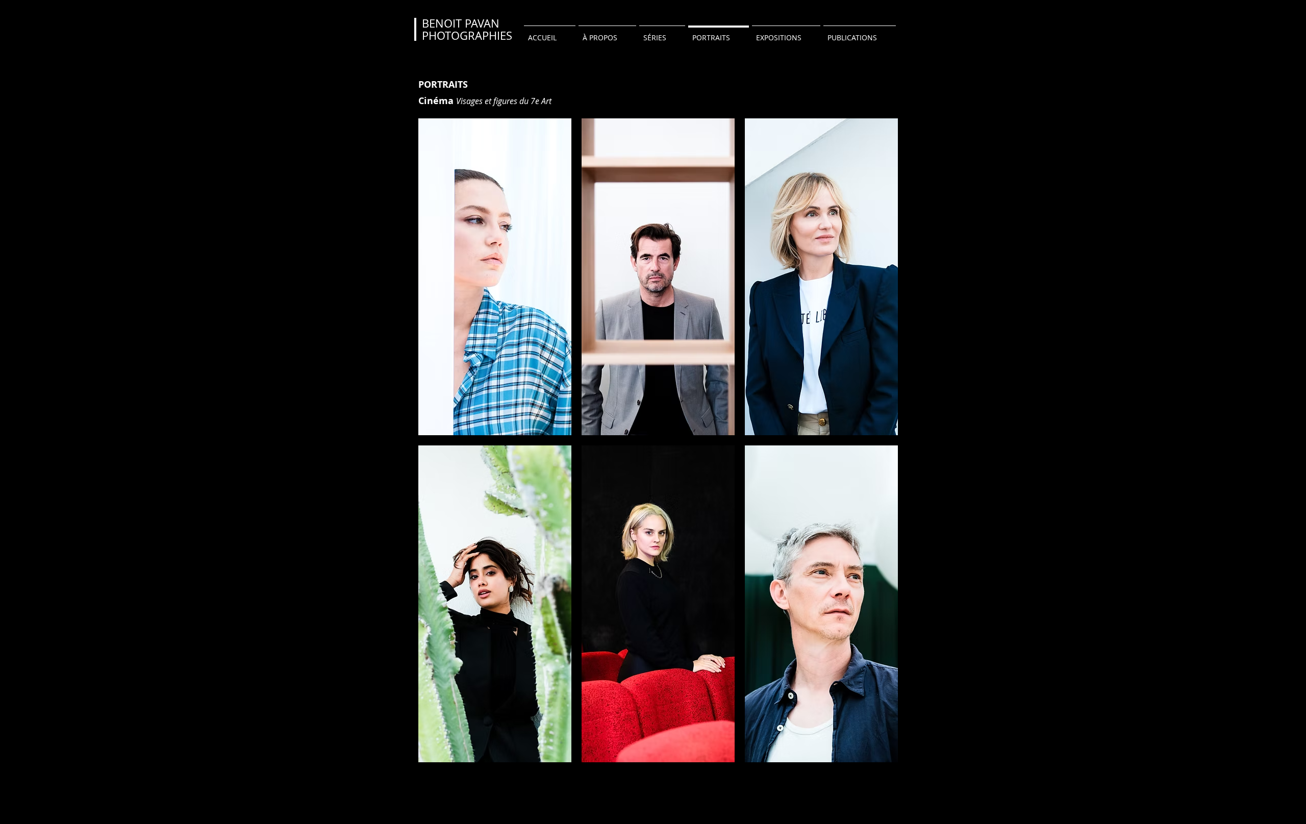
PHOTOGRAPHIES (467, 35)
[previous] (437, 445)
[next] (879, 445)
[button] (494, 276)
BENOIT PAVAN (460, 23)
